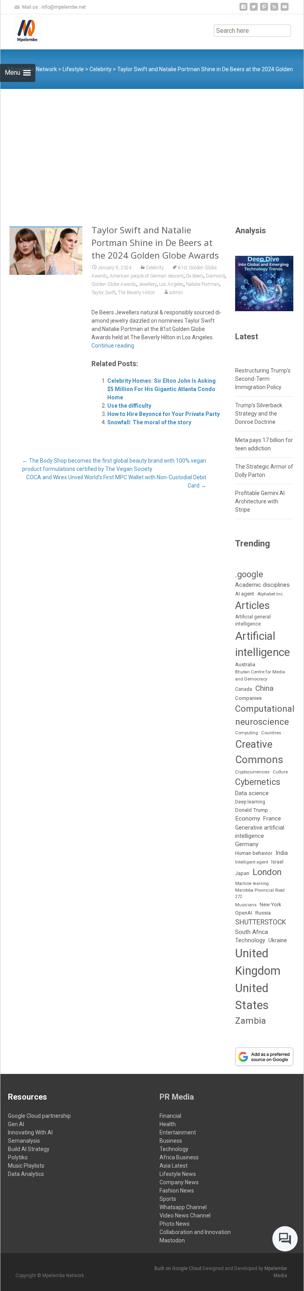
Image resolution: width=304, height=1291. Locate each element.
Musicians (245, 904)
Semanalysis (24, 1141)
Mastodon (172, 1240)
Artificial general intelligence (253, 620)
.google (249, 574)
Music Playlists (26, 1165)
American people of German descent (147, 276)
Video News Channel (185, 1215)
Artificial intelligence (262, 644)
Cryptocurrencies (252, 772)
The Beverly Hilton (136, 292)
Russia (263, 912)
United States (252, 996)
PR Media (177, 1097)
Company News (179, 1182)
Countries (271, 732)
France (272, 818)
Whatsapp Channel (183, 1207)
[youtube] (285, 9)
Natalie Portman (202, 284)
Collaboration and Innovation (195, 1232)
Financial (170, 1116)
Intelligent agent (251, 862)
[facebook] (243, 9)
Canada (243, 689)
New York (270, 904)
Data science (252, 793)
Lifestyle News (178, 1174)
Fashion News (177, 1190)
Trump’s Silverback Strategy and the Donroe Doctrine (258, 413)
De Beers (194, 276)
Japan (242, 873)
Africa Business (179, 1157)
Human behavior (253, 853)
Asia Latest (174, 1165)
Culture (280, 772)
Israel (277, 862)
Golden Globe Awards (113, 284)
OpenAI (243, 913)
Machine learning (252, 883)
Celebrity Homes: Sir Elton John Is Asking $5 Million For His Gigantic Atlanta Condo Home (161, 389)
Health (168, 1124)
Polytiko (18, 1157)
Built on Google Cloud (178, 1268)
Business (171, 1141)
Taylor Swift (103, 292)
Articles (252, 605)
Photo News (175, 1224)
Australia (245, 664)
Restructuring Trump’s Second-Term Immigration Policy (263, 378)
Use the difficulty (129, 406)
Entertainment (178, 1132)
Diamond (215, 276)
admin (176, 292)
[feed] (274, 9)
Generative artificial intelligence (259, 831)
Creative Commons (259, 752)
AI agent (244, 594)
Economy (247, 818)
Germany (246, 844)
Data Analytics (26, 1174)
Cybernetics (257, 782)
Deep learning (250, 802)
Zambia (250, 1020)
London (267, 872)
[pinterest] (264, 9)
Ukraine (277, 940)
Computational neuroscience (264, 715)
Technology (250, 940)
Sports (168, 1199)
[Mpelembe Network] (21, 30)
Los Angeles (171, 284)
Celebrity (155, 267)
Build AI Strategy (28, 1149)
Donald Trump (251, 810)
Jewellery (148, 284)
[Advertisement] (152, 148)
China (264, 688)
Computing (246, 732)
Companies (248, 698)
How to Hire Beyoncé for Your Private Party (163, 414)
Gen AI (16, 1124)
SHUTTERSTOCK (260, 922)
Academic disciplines (262, 584)
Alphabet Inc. (270, 594)
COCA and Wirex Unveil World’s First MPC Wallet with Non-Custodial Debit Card (116, 481)
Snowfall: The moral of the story (149, 422)
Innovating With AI (30, 1132)
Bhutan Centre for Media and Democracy (260, 675)
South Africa (251, 932)
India (282, 852)
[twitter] (254, 9)
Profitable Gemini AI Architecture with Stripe (260, 501)
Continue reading (112, 345)
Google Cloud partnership (39, 1116)
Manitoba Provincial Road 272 (260, 893)
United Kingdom (258, 962)
